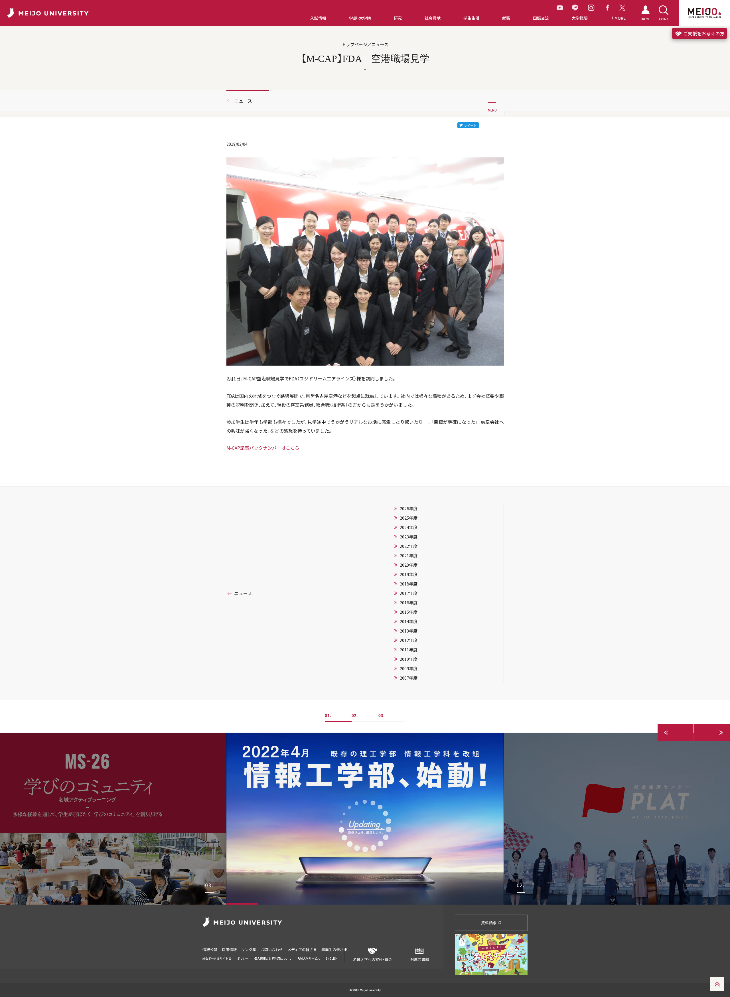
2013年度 (408, 631)
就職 (506, 18)
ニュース (243, 100)
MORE (620, 18)
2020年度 (408, 565)
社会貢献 (433, 18)
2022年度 (408, 546)
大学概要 (580, 18)
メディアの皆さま (302, 949)
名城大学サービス (308, 958)
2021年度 (408, 555)
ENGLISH (332, 958)
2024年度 (408, 527)
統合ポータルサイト (215, 958)
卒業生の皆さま (334, 949)
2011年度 (408, 650)
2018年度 (408, 584)
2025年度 (408, 518)
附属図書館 (419, 959)
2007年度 (408, 678)
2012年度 (408, 640)
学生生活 (471, 18)
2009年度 (408, 668)
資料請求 (489, 922)
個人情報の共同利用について (272, 958)
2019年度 (408, 574)
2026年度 (408, 508)
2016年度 (408, 602)
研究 (398, 18)
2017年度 (408, 593)
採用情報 (229, 949)
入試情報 (318, 18)
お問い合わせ (272, 949)
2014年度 (408, 621)
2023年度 (408, 537)
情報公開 (209, 949)
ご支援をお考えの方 (703, 33)
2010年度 (408, 659)
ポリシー (243, 958)
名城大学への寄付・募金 (372, 959)
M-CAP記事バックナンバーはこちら (262, 447)
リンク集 (248, 949)
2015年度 (408, 612)
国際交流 (541, 18)
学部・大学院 (360, 18)
